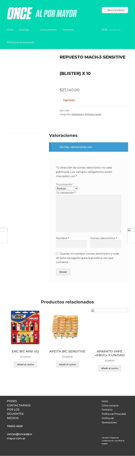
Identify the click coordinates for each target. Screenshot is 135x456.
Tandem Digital (109, 438)
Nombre (62, 238)
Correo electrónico (103, 238)
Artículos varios (93, 114)
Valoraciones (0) (16, 137)
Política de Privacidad (114, 413)
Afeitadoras (77, 114)
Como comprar (48, 29)
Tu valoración (66, 192)
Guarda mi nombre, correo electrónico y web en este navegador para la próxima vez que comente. (87, 258)
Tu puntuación (65, 184)
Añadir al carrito (25, 364)
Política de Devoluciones (20, 42)
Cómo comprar (110, 405)
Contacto (68, 29)
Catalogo (24, 29)
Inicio (10, 29)
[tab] (25, 138)
